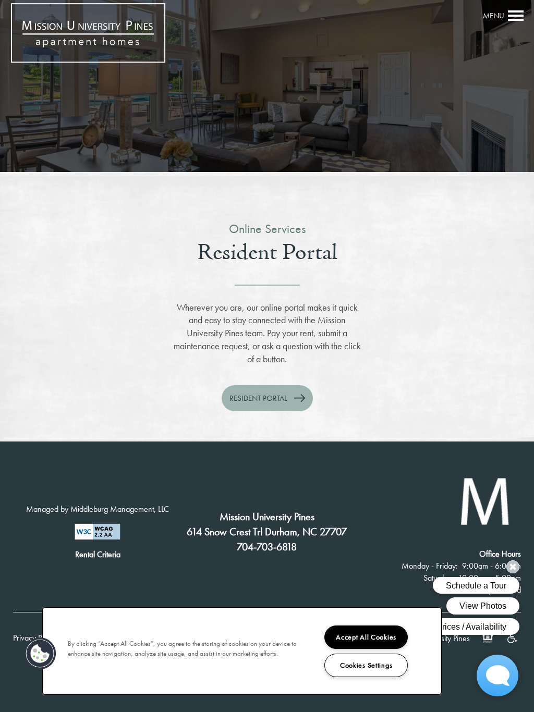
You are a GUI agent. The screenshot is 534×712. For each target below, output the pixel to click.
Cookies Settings (366, 665)
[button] (267, 398)
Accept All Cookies (366, 637)
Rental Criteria (97, 554)
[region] (242, 651)
